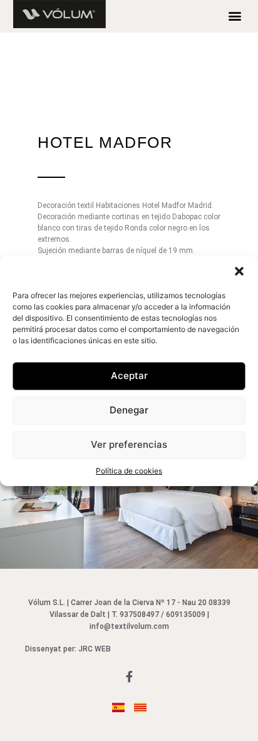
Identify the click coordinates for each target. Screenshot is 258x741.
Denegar (129, 410)
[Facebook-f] (129, 676)
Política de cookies (129, 470)
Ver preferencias (129, 444)
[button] (239, 271)
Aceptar (129, 375)
